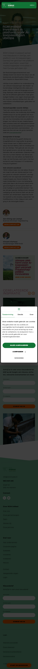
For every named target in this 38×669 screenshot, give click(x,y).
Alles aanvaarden (19, 345)
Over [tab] (31, 314)
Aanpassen (18, 352)
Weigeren (19, 358)
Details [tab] (20, 314)
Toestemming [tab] (7, 314)
